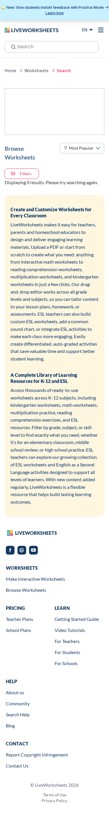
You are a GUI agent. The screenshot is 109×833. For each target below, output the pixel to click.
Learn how (55, 13)
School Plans (18, 630)
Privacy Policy (54, 800)
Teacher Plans (19, 619)
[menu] (100, 29)
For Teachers (67, 641)
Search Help (18, 714)
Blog (10, 725)
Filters (25, 173)
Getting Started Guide (77, 619)
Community (18, 703)
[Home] (31, 30)
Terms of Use (54, 794)
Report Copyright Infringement (37, 754)
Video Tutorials (70, 630)
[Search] (12, 46)
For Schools (66, 663)
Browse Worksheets (26, 590)
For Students (67, 652)
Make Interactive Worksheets (35, 579)
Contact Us (17, 765)
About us (15, 692)
